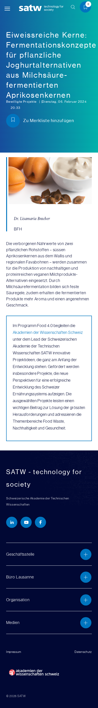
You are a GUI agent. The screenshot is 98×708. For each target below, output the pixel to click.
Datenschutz (83, 652)
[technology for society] (31, 8)
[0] (87, 8)
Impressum (13, 652)
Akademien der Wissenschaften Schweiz (48, 332)
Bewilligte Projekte (21, 101)
